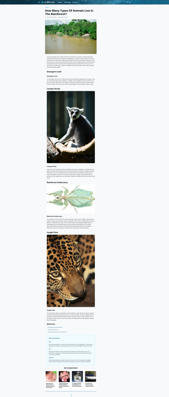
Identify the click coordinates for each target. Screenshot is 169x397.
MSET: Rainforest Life (53, 329)
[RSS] (130, 2)
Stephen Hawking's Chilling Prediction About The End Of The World (64, 385)
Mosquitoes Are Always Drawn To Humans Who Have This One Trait (50, 385)
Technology (67, 2)
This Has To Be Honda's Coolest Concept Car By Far (89, 385)
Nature (47, 7)
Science (60, 2)
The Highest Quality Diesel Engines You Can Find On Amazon (77, 385)
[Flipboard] (127, 2)
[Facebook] (125, 2)
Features (75, 2)
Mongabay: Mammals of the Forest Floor (57, 332)
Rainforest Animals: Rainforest (55, 327)
